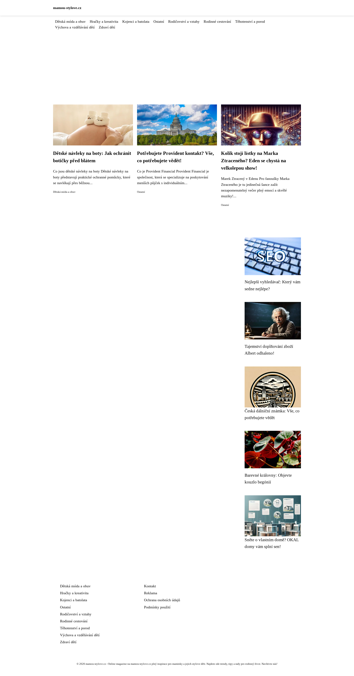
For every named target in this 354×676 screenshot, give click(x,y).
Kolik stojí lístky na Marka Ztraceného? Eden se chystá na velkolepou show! (253, 161)
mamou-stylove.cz (67, 8)
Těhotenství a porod (250, 21)
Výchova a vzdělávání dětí (75, 27)
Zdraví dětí (107, 27)
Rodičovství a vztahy (184, 21)
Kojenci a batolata (135, 21)
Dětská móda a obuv (70, 21)
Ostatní (158, 21)
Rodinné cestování (217, 21)
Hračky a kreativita (104, 21)
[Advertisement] (177, 61)
